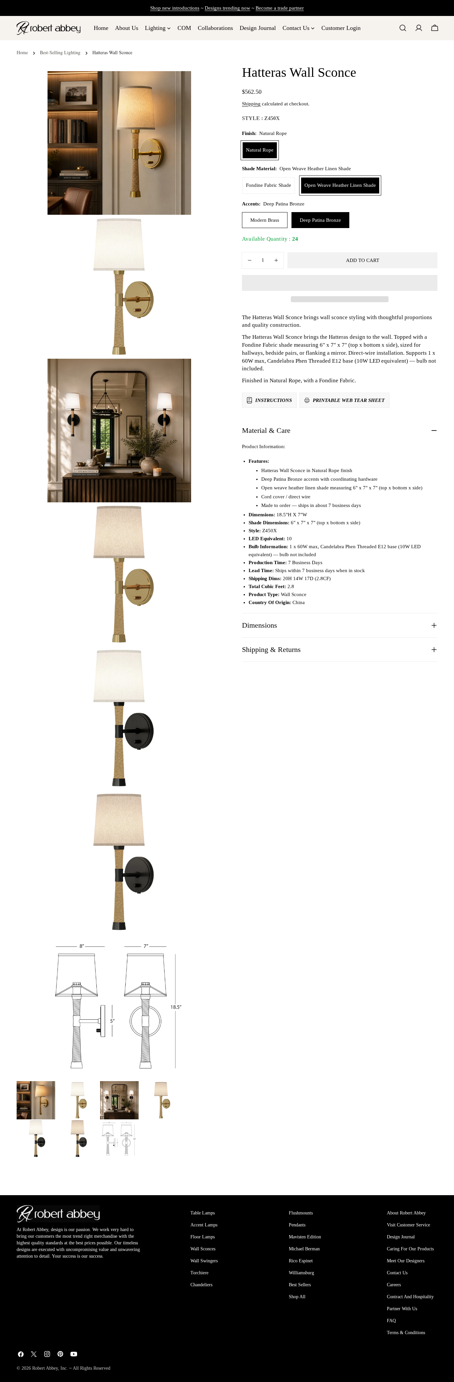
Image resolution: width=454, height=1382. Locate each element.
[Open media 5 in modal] (177, 803)
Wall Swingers (204, 1260)
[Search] (402, 28)
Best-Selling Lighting (60, 52)
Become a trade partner (280, 8)
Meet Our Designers (405, 1260)
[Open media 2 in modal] (177, 372)
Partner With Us (402, 1308)
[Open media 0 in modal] (177, 84)
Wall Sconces (202, 1248)
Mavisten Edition (305, 1236)
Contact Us (397, 1272)
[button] (339, 283)
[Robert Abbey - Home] (58, 1213)
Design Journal (401, 1236)
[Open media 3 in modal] (177, 515)
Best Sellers (300, 1284)
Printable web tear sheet (349, 400)
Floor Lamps (202, 1236)
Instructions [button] (273, 400)
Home (22, 52)
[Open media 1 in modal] (177, 228)
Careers (394, 1284)
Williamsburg (301, 1272)
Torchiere (199, 1272)
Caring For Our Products (410, 1248)
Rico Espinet (301, 1260)
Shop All (297, 1296)
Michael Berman (304, 1248)
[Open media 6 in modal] (177, 947)
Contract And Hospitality (410, 1296)
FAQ (391, 1320)
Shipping (251, 103)
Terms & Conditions (406, 1332)
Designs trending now (227, 8)
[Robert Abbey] (48, 28)
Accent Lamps (203, 1224)
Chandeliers (201, 1284)
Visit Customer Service (408, 1224)
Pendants (297, 1224)
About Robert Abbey (406, 1212)
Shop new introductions (174, 8)
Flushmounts (301, 1212)
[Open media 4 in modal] (177, 659)
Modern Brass (264, 220)
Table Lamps (202, 1212)
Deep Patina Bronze (320, 220)
